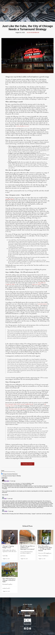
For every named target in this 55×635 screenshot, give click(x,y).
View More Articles (27, 464)
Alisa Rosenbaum (33, 32)
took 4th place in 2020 (22, 126)
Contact (33, 2)
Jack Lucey (23, 555)
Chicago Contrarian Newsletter (10, 474)
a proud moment (42, 304)
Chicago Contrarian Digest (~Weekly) (11, 475)
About (19, 2)
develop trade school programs (17, 409)
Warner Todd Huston (43, 555)
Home (12, 2)
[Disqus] (27, 496)
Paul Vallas (5, 555)
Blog (27, 626)
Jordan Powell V (6, 588)
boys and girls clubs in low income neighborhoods (19, 404)
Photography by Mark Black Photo (28, 631)
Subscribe (41, 2)
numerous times (36, 284)
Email (2, 470)
